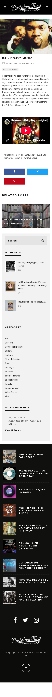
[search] (42, 240)
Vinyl (7, 396)
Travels (8, 384)
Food (7, 363)
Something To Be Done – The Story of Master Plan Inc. (33, 597)
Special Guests (11, 380)
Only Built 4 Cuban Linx (36, 155)
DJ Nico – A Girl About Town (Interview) (29, 546)
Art (6, 338)
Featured (9, 355)
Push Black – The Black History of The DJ (31, 511)
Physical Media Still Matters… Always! (33, 581)
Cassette (9, 343)
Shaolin (19, 158)
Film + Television (12, 359)
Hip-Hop (20, 155)
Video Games (11, 392)
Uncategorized (10, 69)
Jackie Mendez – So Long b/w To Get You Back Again (34, 473)
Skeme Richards (12, 376)
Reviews (9, 371)
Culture (8, 351)
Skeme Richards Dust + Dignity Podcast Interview (34, 528)
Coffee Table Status (14, 347)
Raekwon (9, 158)
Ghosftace (9, 155)
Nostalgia (9, 367)
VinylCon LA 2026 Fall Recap (31, 455)
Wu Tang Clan (31, 158)
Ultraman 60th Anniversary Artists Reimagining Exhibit (33, 565)
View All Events (13, 430)
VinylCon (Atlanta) (17, 417)
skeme (9, 63)
